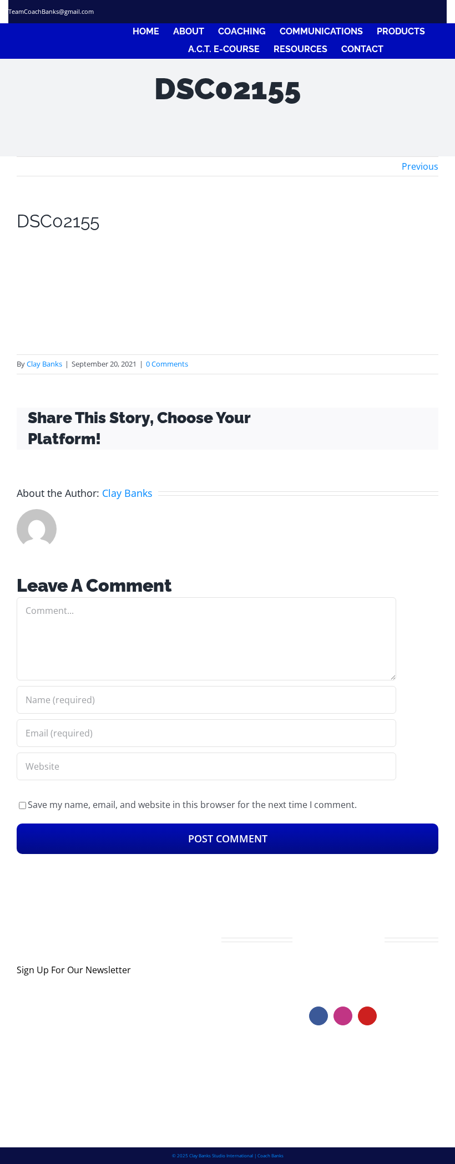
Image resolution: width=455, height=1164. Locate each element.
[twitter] (383, 11)
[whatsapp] (443, 11)
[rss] (423, 11)
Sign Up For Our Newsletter (74, 970)
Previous (420, 166)
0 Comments (167, 364)
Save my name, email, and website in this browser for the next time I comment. (192, 805)
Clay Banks (44, 364)
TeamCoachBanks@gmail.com (51, 11)
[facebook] (363, 11)
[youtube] (367, 1016)
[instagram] (403, 11)
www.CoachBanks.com (377, 971)
